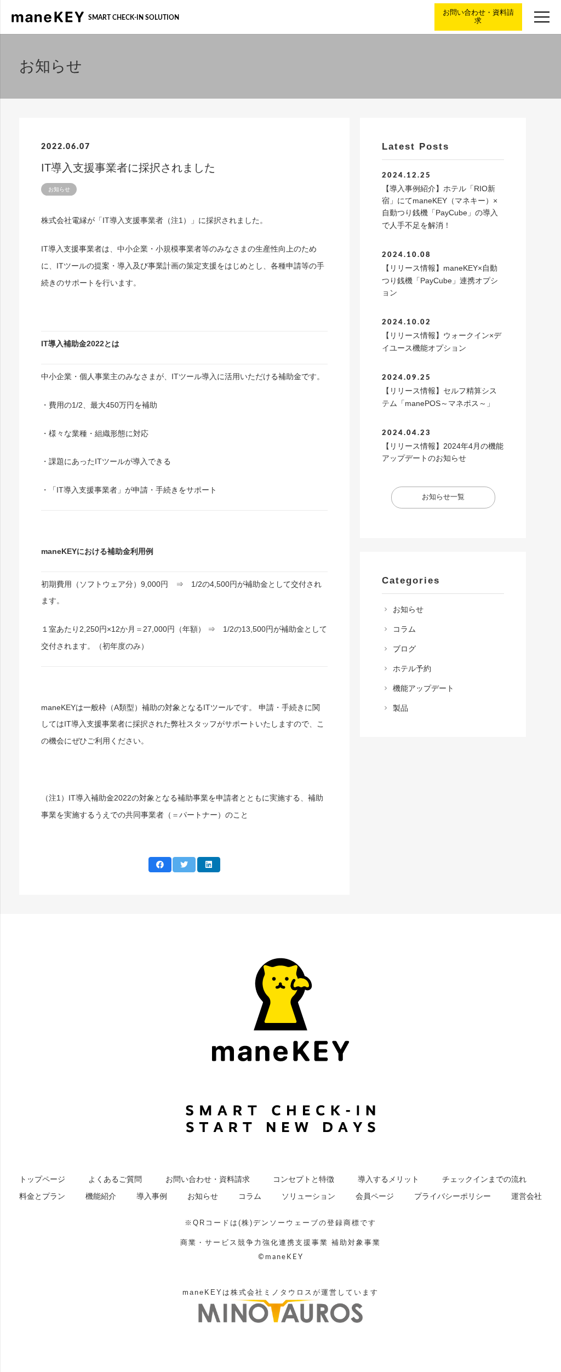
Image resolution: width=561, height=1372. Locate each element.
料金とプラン (42, 1196)
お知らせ (408, 609)
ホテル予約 (412, 668)
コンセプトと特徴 (303, 1179)
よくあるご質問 (115, 1179)
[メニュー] (542, 17)
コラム (404, 629)
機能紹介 (100, 1196)
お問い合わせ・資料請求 (207, 1179)
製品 (400, 708)
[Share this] (159, 864)
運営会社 (526, 1196)
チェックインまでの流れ (484, 1179)
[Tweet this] (184, 864)
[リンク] (48, 17)
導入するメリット (388, 1179)
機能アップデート (423, 688)
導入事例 (151, 1196)
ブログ (404, 648)
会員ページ (375, 1196)
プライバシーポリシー (452, 1196)
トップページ (42, 1179)
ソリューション (308, 1196)
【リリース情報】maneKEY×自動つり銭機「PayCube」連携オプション (440, 280)
